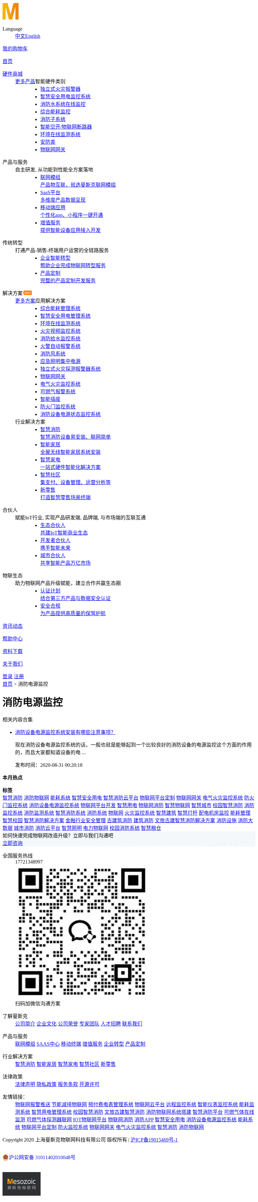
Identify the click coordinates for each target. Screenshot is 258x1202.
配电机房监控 (214, 813)
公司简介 (25, 1023)
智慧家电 (68, 1064)
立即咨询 (13, 843)
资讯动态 (13, 626)
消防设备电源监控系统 (54, 805)
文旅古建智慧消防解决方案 (185, 820)
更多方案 (25, 300)
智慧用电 (127, 805)
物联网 (115, 813)
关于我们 (13, 664)
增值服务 (92, 1044)
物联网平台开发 (98, 805)
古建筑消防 (119, 820)
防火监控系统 (73, 1127)
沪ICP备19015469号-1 (154, 1139)
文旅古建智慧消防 (124, 1112)
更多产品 (25, 81)
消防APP (144, 1119)
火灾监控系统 (140, 813)
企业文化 (46, 1023)
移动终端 (71, 1044)
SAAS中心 (48, 1044)
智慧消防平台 (208, 1112)
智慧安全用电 (87, 797)
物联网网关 (188, 797)
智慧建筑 (166, 813)
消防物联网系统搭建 (168, 1112)
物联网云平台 (150, 1104)
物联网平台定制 (157, 797)
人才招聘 (111, 1023)
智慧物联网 (177, 805)
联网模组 (25, 1044)
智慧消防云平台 (120, 797)
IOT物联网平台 (90, 1119)
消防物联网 (36, 797)
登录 (8, 676)
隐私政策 (46, 1084)
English (32, 36)
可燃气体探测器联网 (49, 1119)
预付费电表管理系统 (110, 1104)
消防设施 (226, 820)
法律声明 (25, 1084)
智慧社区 (89, 1064)
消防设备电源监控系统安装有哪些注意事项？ (65, 732)
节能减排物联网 (69, 1104)
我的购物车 (15, 48)
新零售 (108, 1064)
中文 (20, 36)
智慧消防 (13, 797)
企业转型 (114, 1044)
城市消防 (24, 828)
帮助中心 (13, 638)
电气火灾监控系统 (223, 797)
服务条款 (68, 1084)
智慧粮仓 (151, 828)
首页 (8, 61)
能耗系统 (60, 797)
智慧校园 (13, 820)
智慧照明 (72, 828)
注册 (19, 676)
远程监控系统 (181, 1104)
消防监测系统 (39, 813)
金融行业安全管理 (85, 820)
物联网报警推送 (32, 1104)
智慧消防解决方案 (44, 820)
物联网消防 (151, 805)
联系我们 (132, 1023)
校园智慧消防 (228, 805)
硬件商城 (13, 74)
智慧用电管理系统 (51, 1112)
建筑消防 (143, 820)
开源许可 (89, 1084)
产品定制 (135, 1044)
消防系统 (97, 813)
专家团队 (89, 1023)
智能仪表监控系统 (218, 1104)
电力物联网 (95, 828)
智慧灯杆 (187, 813)
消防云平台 (47, 828)
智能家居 (46, 1064)
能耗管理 (240, 813)
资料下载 (13, 651)
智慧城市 (201, 805)
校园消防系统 (124, 828)
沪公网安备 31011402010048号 (42, 1157)
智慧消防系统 (70, 813)
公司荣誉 (68, 1023)
